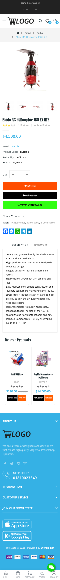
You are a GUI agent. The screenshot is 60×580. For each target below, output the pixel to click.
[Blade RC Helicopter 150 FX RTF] (8, 106)
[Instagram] (18, 464)
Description (20, 244)
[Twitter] (11, 464)
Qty (4, 174)
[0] (47, 21)
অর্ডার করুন (31, 186)
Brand (27, 33)
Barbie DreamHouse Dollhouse (43, 376)
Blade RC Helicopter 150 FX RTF (33, 37)
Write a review (42, 125)
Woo (36, 222)
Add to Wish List (15, 216)
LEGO (17, 382)
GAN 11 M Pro (17, 374)
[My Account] (35, 10)
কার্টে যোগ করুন (31, 195)
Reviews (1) (41, 244)
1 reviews (23, 125)
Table (30, 222)
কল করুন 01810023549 (31, 204)
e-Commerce (47, 222)
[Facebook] (5, 464)
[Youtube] (25, 464)
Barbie (40, 33)
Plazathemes (18, 222)
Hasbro (43, 382)
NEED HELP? (21, 473)
